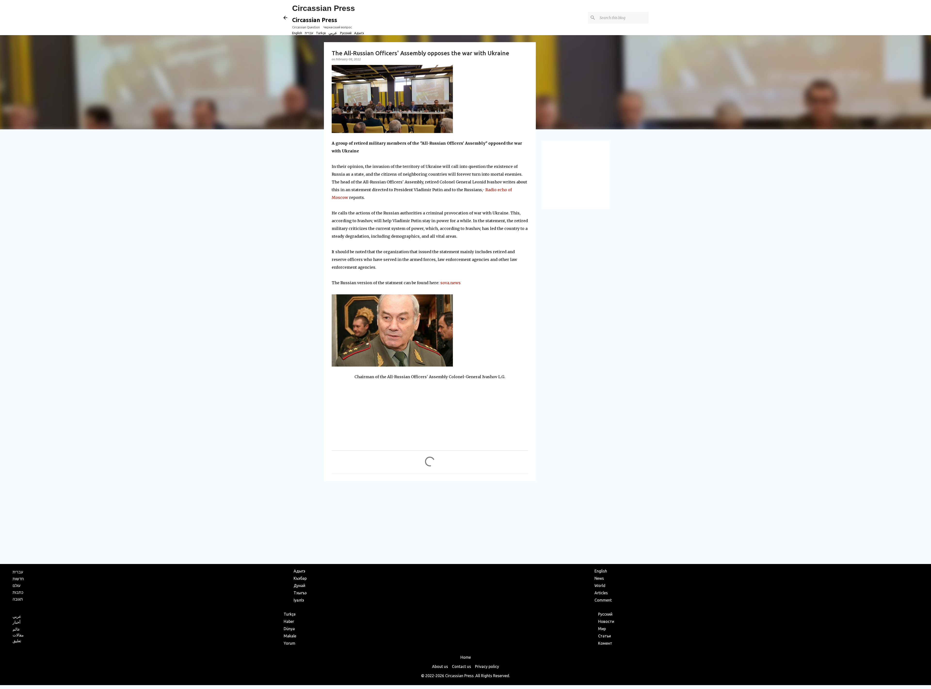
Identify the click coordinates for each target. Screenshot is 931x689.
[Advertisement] (430, 522)
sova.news (450, 282)
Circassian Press (323, 8)
